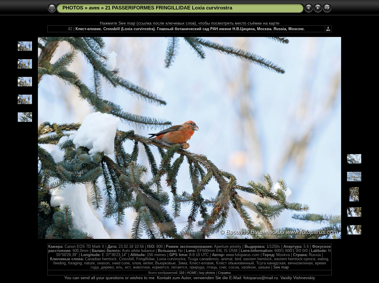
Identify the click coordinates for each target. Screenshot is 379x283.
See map (281, 267)
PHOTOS (72, 8)
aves (94, 8)
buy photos (207, 272)
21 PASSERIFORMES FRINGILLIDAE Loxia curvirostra (168, 8)
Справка (224, 272)
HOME (192, 272)
